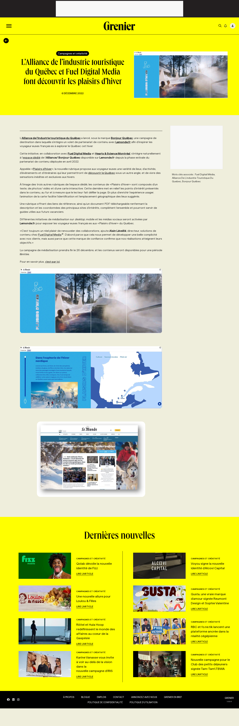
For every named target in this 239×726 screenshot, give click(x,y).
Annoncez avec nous (144, 697)
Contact (118, 697)
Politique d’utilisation (143, 702)
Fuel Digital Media (49, 234)
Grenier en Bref (173, 697)
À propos (68, 697)
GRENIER (229, 698)
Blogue (85, 697)
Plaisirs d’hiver (42, 168)
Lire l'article (84, 573)
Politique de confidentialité (105, 702)
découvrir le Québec (101, 172)
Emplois (101, 697)
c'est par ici (52, 261)
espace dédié (31, 157)
